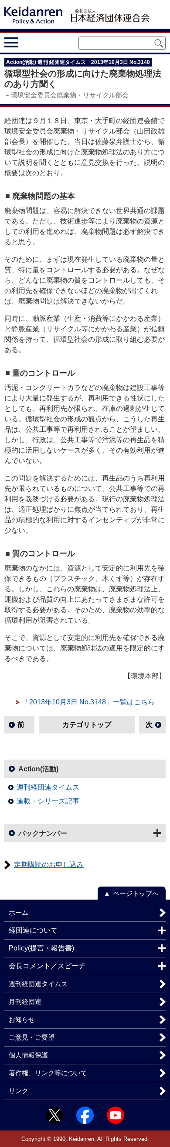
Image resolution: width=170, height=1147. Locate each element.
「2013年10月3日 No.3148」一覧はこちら (88, 702)
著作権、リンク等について (48, 1073)
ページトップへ (136, 893)
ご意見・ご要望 (31, 1037)
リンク (18, 1090)
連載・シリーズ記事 (48, 801)
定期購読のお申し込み (49, 864)
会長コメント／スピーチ (47, 966)
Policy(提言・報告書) (41, 948)
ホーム (18, 912)
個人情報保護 (28, 1055)
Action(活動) (38, 769)
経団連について (33, 930)
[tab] (27, 42)
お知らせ (22, 1019)
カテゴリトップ (86, 724)
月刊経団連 (25, 1001)
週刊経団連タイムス (48, 787)
